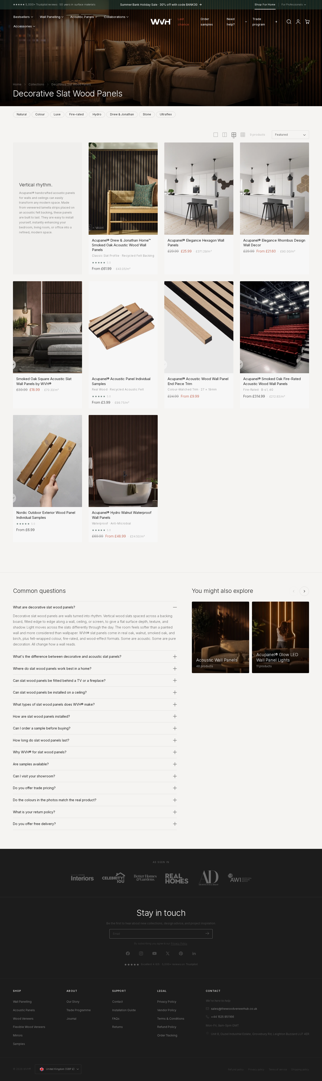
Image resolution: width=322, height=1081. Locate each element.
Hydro (97, 114)
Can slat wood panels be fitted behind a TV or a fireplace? (59, 681)
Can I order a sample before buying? (41, 728)
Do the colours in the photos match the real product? (54, 800)
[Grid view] (216, 135)
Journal (71, 1018)
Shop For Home (265, 4)
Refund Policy (166, 1027)
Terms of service (278, 1069)
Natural (22, 114)
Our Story (72, 1001)
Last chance (183, 21)
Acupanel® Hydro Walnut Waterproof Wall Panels (122, 515)
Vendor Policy (166, 1010)
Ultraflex (166, 114)
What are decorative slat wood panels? (44, 607)
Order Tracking (167, 1035)
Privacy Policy (179, 943)
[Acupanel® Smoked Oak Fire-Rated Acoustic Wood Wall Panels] (274, 327)
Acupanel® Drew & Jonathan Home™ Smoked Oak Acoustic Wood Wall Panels (121, 245)
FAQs (116, 1018)
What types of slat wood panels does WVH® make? (54, 704)
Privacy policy (256, 1069)
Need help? (231, 21)
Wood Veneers (23, 1018)
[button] (289, 21)
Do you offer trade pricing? (34, 788)
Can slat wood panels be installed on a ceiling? (50, 692)
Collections (36, 84)
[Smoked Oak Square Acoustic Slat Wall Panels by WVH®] (47, 327)
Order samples (207, 21)
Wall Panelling (22, 1001)
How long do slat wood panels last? (41, 740)
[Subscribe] (207, 933)
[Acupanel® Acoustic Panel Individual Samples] (123, 327)
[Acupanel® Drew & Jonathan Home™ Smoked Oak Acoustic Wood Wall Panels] (123, 188)
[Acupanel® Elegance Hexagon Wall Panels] (198, 188)
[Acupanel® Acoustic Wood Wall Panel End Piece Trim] (198, 327)
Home (17, 84)
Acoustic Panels (24, 1010)
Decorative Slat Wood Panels (71, 84)
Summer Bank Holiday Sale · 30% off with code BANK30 (159, 4)
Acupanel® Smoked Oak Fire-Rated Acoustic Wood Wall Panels (272, 381)
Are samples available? (31, 764)
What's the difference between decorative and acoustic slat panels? (67, 656)
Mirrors (18, 1035)
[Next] (304, 591)
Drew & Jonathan (122, 114)
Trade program (258, 21)
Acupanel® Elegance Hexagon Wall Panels (196, 242)
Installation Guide (124, 1010)
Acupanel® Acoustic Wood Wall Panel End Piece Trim (198, 381)
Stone (147, 114)
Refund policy (236, 1069)
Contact (117, 1001)
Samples (19, 1044)
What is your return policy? (34, 812)
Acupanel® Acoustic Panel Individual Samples (121, 381)
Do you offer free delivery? (34, 824)
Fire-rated (76, 114)
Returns (117, 1027)
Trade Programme (78, 1010)
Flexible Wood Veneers (29, 1027)
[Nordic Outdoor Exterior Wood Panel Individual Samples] (47, 461)
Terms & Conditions (170, 1018)
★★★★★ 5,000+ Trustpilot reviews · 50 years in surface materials (54, 4)
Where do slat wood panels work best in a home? (52, 668)
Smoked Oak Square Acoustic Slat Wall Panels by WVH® (43, 381)
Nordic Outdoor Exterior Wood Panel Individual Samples (45, 515)
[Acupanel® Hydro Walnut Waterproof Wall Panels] (123, 461)
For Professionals (293, 4)
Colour (40, 114)
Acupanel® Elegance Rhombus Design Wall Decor (274, 242)
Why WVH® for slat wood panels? (39, 752)
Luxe (57, 114)
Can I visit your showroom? (34, 776)
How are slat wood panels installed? (41, 716)
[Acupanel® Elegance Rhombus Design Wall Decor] (274, 188)
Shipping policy (300, 1069)
